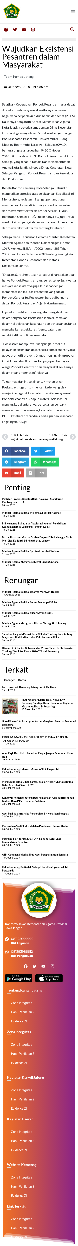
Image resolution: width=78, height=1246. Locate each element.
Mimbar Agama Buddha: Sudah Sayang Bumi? (27, 612)
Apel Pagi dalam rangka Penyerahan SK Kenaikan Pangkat (35, 813)
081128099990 (22, 939)
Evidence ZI (19, 1021)
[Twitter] (15, 30)
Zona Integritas (21, 1003)
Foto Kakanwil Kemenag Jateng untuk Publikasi (29, 687)
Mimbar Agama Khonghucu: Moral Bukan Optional (30, 561)
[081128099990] (7, 939)
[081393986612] (7, 952)
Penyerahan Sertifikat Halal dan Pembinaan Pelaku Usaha (35, 826)
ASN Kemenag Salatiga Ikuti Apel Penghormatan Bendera (35, 854)
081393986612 (22, 952)
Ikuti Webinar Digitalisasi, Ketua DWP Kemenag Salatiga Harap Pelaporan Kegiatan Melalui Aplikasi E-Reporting (47, 703)
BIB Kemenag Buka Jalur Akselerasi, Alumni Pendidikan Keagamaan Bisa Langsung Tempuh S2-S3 (34, 525)
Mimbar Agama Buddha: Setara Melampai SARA (29, 602)
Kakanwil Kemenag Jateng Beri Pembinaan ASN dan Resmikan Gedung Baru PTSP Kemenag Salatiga (38, 799)
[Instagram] (33, 30)
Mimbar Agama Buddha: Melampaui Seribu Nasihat (31, 512)
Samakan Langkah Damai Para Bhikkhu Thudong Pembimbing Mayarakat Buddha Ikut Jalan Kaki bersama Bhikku (37, 636)
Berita (22, 680)
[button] (72, 11)
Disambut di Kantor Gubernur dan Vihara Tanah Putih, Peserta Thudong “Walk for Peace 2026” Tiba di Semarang (37, 649)
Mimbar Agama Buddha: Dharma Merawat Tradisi (30, 591)
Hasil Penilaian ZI (23, 1012)
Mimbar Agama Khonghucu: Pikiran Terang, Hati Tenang (34, 623)
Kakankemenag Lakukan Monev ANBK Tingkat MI (30, 769)
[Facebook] (6, 30)
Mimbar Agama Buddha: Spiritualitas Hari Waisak (30, 551)
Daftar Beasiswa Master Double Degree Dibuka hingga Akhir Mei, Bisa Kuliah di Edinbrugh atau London (37, 539)
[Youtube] (24, 30)
